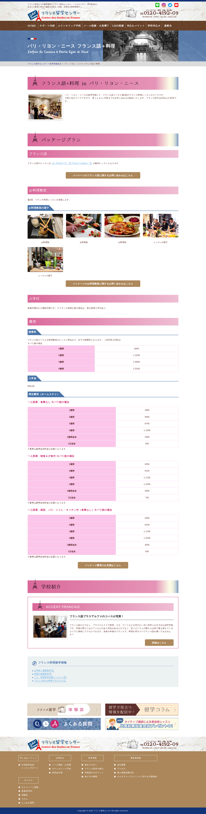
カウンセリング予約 (69, 25)
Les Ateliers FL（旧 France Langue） (70, 163)
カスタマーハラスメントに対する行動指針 (137, 776)
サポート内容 (47, 25)
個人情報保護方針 (125, 772)
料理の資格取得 (41, 674)
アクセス (121, 769)
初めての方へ (91, 765)
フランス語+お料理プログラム (48, 680)
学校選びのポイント (94, 772)
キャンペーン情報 (30, 787)
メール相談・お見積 (61, 765)
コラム (25, 799)
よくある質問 (28, 803)
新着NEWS (27, 791)
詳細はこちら (159, 642)
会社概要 (121, 765)
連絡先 (168, 25)
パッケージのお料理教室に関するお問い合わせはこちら (103, 283)
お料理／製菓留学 (42, 671)
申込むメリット (136, 25)
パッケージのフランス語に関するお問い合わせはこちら (103, 175)
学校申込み (154, 25)
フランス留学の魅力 (94, 769)
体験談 (25, 795)
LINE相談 (118, 25)
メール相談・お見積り (96, 25)
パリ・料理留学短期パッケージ (49, 677)
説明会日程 (57, 772)
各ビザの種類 (91, 776)
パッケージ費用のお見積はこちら (103, 565)
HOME (32, 25)
